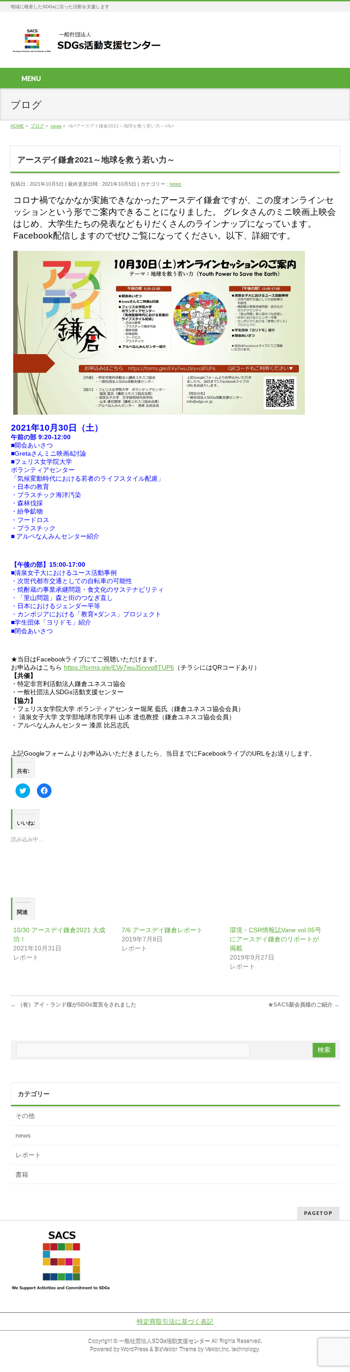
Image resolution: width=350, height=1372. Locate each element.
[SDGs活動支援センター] (87, 44)
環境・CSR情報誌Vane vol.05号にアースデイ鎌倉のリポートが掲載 (275, 939)
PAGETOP (318, 1213)
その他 (25, 1115)
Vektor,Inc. (217, 1350)
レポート (28, 1155)
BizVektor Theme (175, 1350)
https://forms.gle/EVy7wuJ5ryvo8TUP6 (119, 667)
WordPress (134, 1350)
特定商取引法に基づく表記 (175, 1321)
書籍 (21, 1174)
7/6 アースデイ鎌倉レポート (162, 930)
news (175, 184)
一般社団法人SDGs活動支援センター (164, 1341)
